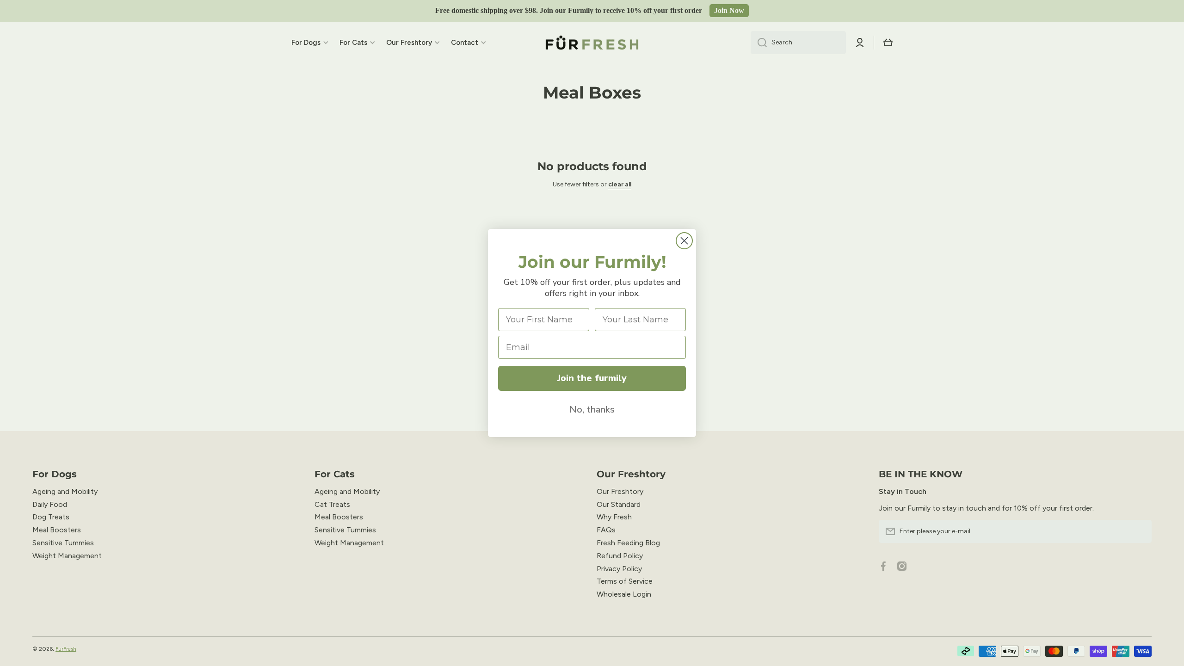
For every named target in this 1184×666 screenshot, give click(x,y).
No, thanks (592, 409)
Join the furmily (592, 378)
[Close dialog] (684, 241)
